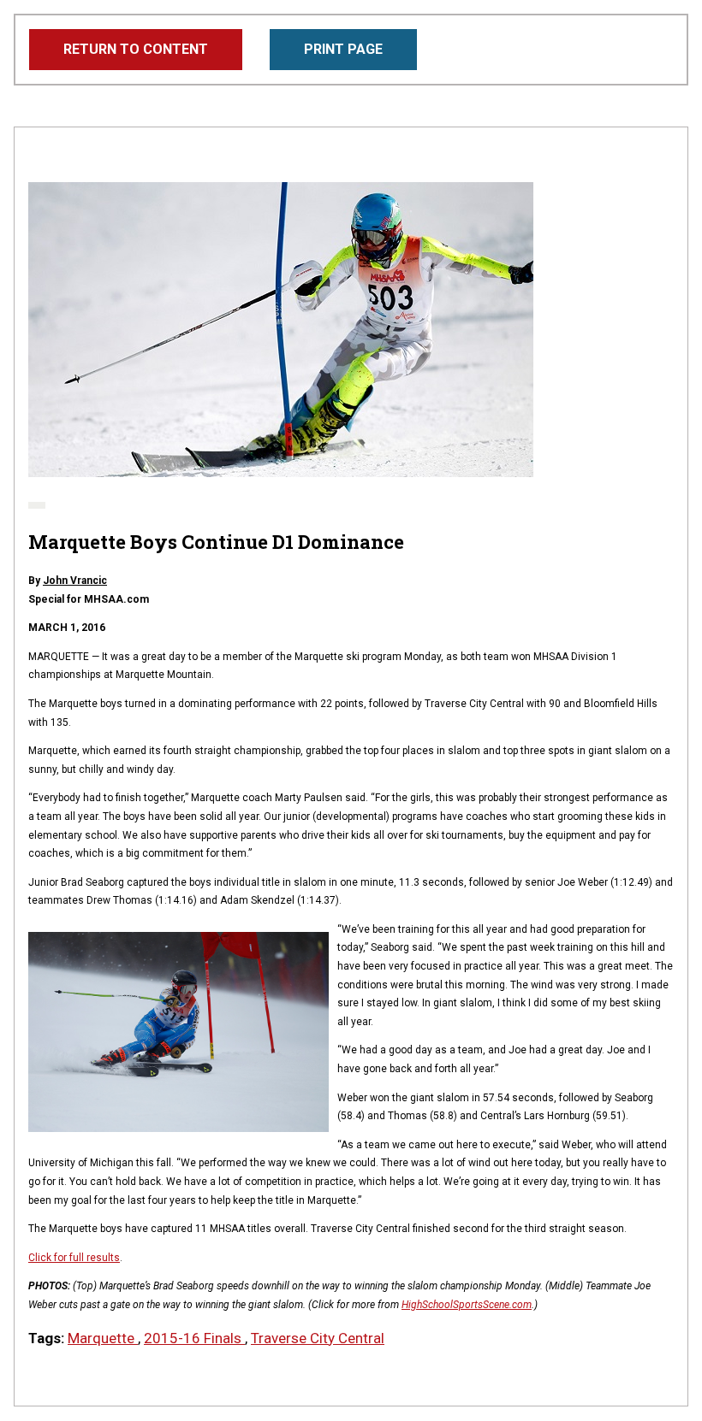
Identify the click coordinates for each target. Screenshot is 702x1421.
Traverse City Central (317, 1338)
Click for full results (74, 1258)
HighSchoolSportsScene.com (467, 1305)
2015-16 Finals (194, 1338)
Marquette (103, 1338)
